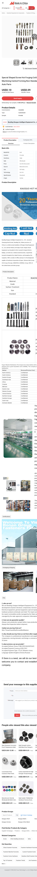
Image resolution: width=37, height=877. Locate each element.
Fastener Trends (20, 860)
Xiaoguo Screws (6, 822)
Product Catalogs (27, 815)
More (3, 863)
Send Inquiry (18, 98)
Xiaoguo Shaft (6, 819)
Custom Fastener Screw (29, 852)
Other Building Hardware (17, 839)
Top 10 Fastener (7, 860)
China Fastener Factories (10, 847)
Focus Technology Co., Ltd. (22, 870)
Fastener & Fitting (30, 13)
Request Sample (31, 102)
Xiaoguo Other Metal (24, 822)
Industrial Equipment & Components (15, 13)
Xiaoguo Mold (22, 819)
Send (17, 715)
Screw (5, 839)
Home (3, 13)
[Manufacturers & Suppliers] (19, 3)
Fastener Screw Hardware (10, 856)
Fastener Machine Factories (11, 852)
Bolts (29, 839)
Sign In (4, 132)
